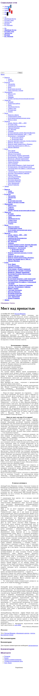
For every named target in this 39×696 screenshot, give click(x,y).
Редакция (7, 656)
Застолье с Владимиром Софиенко (18, 173)
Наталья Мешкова (13, 178)
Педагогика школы (17, 137)
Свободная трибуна (14, 103)
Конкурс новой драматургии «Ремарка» (20, 144)
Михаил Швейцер (13, 147)
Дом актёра (11, 84)
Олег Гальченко (13, 163)
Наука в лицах (12, 119)
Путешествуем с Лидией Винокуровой (20, 167)
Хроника (11, 81)
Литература (8, 22)
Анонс (10, 79)
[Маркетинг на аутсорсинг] (19, 693)
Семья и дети (12, 108)
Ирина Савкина (13, 175)
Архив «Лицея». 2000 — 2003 (17, 123)
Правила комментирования (12, 659)
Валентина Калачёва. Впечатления (18, 160)
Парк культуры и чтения (15, 90)
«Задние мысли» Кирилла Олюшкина (19, 171)
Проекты (7, 121)
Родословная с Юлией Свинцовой (18, 155)
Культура (7, 82)
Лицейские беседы (10, 18)
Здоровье (11, 131)
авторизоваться (33, 645)
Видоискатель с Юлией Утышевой (18, 157)
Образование (8, 92)
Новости (7, 77)
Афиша (6, 186)
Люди (10, 105)
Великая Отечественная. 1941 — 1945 (19, 134)
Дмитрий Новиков (14, 128)
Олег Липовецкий (13, 183)
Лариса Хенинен (13, 162)
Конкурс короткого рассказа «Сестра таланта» (22, 141)
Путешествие (12, 110)
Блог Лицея (11, 150)
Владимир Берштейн (14, 180)
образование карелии (22, 633)
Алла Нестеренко (13, 152)
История (7, 23)
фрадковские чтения (7, 635)
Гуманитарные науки (14, 116)
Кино (9, 87)
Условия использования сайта (13, 661)
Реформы (11, 97)
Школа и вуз (12, 94)
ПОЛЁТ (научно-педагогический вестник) (21, 98)
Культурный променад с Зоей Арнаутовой (21, 165)
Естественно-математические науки (19, 118)
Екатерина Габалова (14, 181)
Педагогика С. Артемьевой (16, 136)
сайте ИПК (17, 625)
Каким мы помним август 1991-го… (19, 145)
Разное (6, 658)
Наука (6, 113)
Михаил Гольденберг (14, 154)
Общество (7, 100)
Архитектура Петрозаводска (17, 126)
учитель (32, 633)
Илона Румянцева (13, 184)
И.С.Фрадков (8, 25)
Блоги (6, 149)
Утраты (10, 111)
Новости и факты (13, 115)
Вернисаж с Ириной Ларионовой (18, 158)
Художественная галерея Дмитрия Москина (21, 132)
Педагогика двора (17, 139)
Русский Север (9, 20)
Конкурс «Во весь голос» (16, 142)
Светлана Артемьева (14, 176)
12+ (5, 17)
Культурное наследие (14, 89)
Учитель (10, 95)
